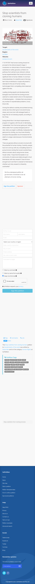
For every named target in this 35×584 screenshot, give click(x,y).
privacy (21, 286)
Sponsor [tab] (20, 186)
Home (4, 477)
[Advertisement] (17, 208)
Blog (3, 550)
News (4, 480)
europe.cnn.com (7, 59)
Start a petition (6, 486)
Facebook (5, 540)
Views (7, 341)
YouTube (4, 547)
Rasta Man (19, 20)
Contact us (5, 516)
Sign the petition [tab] (9, 186)
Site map (4, 483)
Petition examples (7, 523)
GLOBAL (5, 54)
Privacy (4, 510)
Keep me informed (9, 276)
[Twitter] (4, 573)
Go (20, 566)
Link (23, 338)
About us (5, 513)
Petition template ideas (8, 489)
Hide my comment (9, 270)
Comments (14, 338)
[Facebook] (8, 573)
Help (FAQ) (5, 507)
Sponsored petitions (8, 496)
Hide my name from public (12, 273)
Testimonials (5, 537)
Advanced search (7, 526)
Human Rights (26, 349)
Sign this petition (17, 291)
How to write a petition (8, 492)
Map (6, 338)
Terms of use (6, 520)
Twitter (4, 544)
